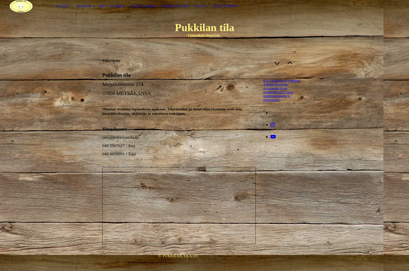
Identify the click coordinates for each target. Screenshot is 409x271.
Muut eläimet (112, 6)
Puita (200, 6)
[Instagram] (273, 125)
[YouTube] (273, 137)
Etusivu (63, 6)
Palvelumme (142, 6)
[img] (21, 6)
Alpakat (84, 6)
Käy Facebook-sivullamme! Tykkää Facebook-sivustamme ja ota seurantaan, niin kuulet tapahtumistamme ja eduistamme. (282, 90)
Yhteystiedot (225, 6)
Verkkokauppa (175, 6)
